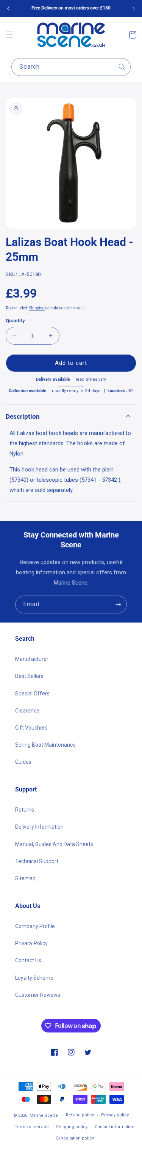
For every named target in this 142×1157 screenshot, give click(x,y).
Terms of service (32, 1126)
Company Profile (35, 926)
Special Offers (32, 693)
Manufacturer (31, 659)
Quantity (15, 320)
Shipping (37, 308)
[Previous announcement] (8, 8)
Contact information (114, 1126)
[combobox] (71, 67)
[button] (9, 35)
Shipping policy (71, 1126)
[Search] (122, 66)
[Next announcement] (133, 8)
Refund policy (80, 1115)
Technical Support (36, 861)
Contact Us (28, 960)
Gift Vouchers (31, 728)
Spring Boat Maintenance (45, 745)
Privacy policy (115, 1115)
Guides (23, 762)
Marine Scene (44, 1115)
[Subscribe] (118, 604)
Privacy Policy (31, 943)
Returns (24, 810)
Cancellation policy (75, 1138)
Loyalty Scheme (34, 978)
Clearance (27, 711)
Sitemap (25, 878)
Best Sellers (29, 676)
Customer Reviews (37, 995)
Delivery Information (39, 827)
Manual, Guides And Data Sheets (54, 844)
